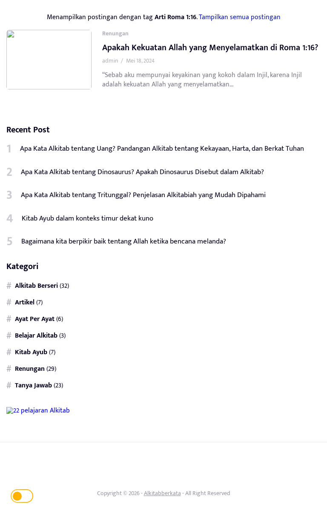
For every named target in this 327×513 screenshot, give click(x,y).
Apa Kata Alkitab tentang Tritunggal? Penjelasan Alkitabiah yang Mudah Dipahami (143, 195)
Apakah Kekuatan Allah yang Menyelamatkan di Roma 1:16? (210, 47)
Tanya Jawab (33, 385)
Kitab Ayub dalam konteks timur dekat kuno (87, 218)
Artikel (24, 302)
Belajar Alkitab (36, 335)
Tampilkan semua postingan (240, 17)
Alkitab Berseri (36, 285)
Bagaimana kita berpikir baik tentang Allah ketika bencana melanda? (123, 241)
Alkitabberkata (162, 493)
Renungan (115, 33)
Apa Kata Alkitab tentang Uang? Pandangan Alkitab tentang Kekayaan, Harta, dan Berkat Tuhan (162, 149)
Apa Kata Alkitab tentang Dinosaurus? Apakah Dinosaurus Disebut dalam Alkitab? (142, 172)
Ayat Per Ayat (34, 318)
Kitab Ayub (31, 352)
